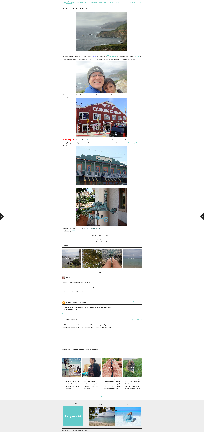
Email (117, 3)
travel (106, 241)
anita (68, 277)
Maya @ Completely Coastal (77, 302)
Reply (63, 295)
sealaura (67, 430)
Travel (87, 3)
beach (98, 241)
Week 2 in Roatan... (112, 258)
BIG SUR (136, 56)
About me (80, 3)
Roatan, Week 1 (132, 258)
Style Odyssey (71, 320)
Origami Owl (103, 3)
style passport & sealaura (71, 367)
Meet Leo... (132, 367)
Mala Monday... (112, 367)
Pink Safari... (91, 367)
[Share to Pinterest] (106, 239)
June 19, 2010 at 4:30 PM (137, 276)
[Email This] (97, 239)
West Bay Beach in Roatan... (92, 258)
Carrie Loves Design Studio (81, 430)
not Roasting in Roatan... (72, 258)
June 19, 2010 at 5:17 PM (137, 301)
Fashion (111, 3)
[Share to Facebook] (104, 239)
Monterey (102, 241)
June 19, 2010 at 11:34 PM (136, 319)
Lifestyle (94, 3)
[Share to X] (100, 239)
